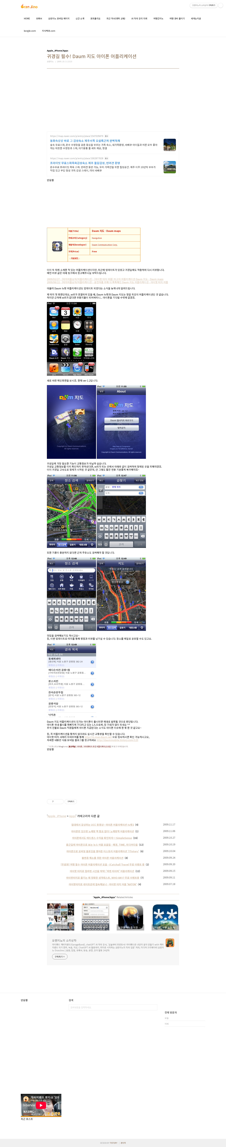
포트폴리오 (95, 18)
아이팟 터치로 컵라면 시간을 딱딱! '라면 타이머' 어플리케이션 (102, 871)
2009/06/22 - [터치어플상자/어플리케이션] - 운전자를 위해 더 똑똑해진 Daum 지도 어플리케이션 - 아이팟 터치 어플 (107, 282)
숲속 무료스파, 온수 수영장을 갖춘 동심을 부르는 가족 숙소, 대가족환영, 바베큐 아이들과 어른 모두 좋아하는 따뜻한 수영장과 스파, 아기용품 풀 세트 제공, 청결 (103, 146)
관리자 (123, 1142)
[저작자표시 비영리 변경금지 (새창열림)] (81, 801)
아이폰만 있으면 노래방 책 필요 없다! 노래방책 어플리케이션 (102, 831)
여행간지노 (158, 18)
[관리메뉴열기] (220, 5)
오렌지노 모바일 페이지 (58, 18)
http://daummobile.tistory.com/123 (117, 740)
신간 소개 (80, 18)
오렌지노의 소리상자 (64, 940)
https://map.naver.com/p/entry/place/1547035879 (76, 136)
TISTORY (113, 1142)
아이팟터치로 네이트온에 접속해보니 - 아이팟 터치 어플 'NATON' (103, 884)
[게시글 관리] (60, 801)
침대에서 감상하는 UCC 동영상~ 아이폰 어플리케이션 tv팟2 (102, 824)
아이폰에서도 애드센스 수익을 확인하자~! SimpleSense (102, 838)
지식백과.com (48, 30)
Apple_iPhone (57, 816)
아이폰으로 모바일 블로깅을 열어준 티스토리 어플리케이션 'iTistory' (102, 851)
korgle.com (30, 30)
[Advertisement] (113, 102)
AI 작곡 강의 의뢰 (139, 18)
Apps (72, 816)
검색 (154, 1007)
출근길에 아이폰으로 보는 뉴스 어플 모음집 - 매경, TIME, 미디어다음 (102, 844)
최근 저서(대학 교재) (116, 18)
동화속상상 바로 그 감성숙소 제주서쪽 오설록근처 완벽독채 (85, 140)
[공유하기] (56, 801)
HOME (27, 18)
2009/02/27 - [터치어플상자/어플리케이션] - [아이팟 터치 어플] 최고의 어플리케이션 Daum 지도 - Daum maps (105, 279)
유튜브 (39, 18)
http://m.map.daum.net (98, 737)
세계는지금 (196, 18)
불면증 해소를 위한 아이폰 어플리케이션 (102, 858)
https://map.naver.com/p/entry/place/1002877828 (76, 158)
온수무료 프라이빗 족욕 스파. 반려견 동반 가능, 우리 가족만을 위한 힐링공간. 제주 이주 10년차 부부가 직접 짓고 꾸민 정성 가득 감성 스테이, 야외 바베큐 (103, 168)
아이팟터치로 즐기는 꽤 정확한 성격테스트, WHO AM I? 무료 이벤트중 (102, 877)
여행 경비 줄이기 (177, 18)
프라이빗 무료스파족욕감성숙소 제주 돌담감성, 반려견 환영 (85, 163)
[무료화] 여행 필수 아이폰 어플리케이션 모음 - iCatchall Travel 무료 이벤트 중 (103, 864)
